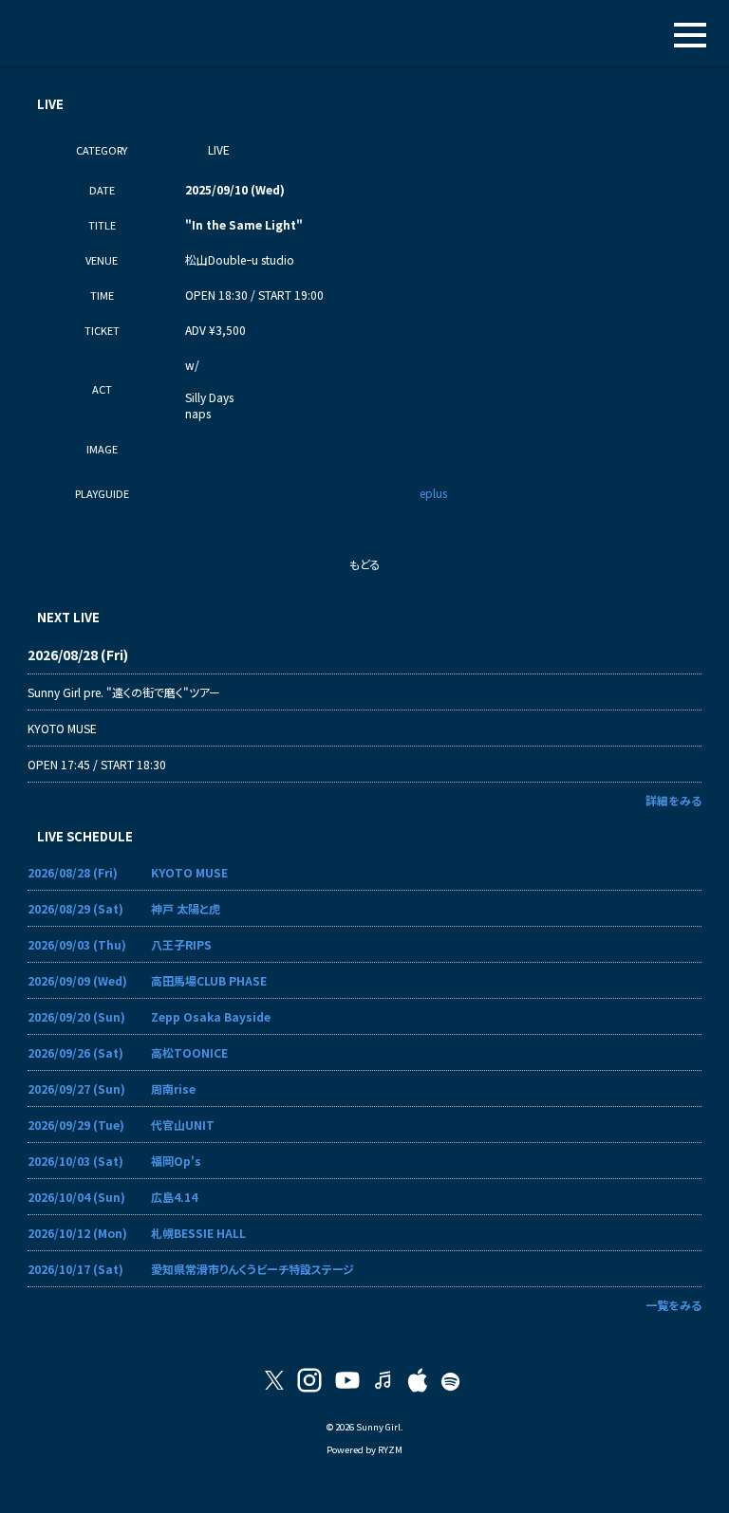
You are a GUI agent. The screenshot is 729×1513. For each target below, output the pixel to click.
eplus (433, 493)
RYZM (390, 1449)
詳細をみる (673, 800)
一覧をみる (673, 1305)
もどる (365, 564)
